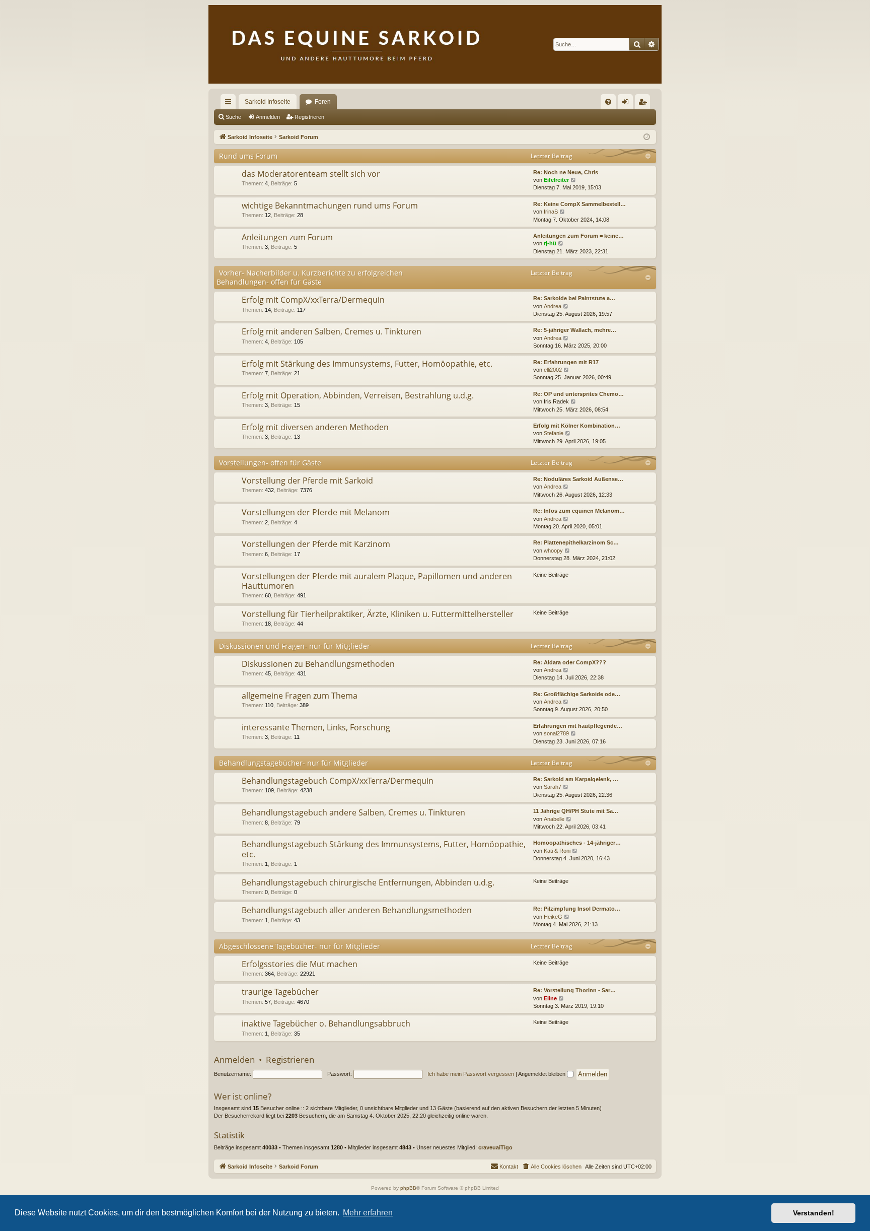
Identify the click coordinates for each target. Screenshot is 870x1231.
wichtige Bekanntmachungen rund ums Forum (330, 205)
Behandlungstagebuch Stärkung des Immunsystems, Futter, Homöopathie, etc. (384, 849)
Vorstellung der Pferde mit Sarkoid (307, 480)
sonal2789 (556, 733)
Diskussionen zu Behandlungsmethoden (318, 663)
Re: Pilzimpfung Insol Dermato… (576, 909)
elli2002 (553, 370)
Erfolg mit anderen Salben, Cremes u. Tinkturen (331, 331)
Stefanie (553, 433)
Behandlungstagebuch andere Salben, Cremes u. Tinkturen (353, 812)
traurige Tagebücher (280, 991)
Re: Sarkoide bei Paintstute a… (574, 298)
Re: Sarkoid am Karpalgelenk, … (575, 779)
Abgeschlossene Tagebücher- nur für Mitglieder (299, 946)
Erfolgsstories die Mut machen (299, 964)
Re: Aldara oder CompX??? (569, 662)
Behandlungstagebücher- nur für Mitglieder (293, 763)
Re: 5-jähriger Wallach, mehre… (574, 330)
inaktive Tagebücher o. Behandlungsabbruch (326, 1023)
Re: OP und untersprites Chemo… (578, 394)
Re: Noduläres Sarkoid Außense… (578, 479)
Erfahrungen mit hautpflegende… (577, 726)
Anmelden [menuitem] (627, 103)
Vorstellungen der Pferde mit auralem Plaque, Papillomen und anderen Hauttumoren (377, 581)
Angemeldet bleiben (542, 1074)
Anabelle (554, 819)
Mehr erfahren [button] (368, 1212)
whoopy (553, 551)
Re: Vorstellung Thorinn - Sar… (574, 990)
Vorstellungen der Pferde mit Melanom (316, 512)
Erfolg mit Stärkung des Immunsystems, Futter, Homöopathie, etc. (367, 363)
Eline (550, 998)
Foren (323, 101)
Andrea (552, 306)
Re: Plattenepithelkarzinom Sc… (576, 542)
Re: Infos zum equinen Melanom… (579, 511)
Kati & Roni (557, 851)
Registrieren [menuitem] (644, 103)
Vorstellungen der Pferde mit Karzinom (316, 544)
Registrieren (309, 117)
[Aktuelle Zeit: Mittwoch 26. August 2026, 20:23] (646, 137)
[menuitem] (608, 101)
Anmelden (268, 117)
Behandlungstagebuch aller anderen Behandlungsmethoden (357, 910)
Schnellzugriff (230, 103)
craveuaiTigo (495, 1147)
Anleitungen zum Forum (287, 237)
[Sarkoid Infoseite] (435, 44)
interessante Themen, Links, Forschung (316, 727)
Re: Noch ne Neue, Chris (565, 172)
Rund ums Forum (248, 156)
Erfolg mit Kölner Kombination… (576, 426)
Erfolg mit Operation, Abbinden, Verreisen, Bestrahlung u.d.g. (358, 395)
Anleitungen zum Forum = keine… (578, 236)
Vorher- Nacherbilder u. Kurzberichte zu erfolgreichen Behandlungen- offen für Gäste (309, 277)
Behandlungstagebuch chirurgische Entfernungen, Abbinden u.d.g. (368, 882)
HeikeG (553, 917)
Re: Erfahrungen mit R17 (566, 362)
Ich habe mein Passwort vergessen (470, 1074)
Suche (233, 117)
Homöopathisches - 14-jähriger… (577, 843)
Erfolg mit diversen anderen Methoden (315, 427)
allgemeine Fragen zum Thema (299, 695)
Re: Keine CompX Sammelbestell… (579, 204)
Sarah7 (552, 787)
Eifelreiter (556, 180)
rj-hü (550, 243)
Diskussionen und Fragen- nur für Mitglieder (294, 646)
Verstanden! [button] (813, 1213)
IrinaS (551, 212)
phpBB (408, 1188)
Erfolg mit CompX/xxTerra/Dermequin (313, 299)
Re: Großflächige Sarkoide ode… (576, 694)
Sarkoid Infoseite (268, 101)
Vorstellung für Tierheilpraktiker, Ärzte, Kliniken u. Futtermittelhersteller (378, 614)
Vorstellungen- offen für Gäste (270, 462)
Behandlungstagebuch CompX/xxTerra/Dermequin (337, 780)
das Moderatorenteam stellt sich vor (311, 173)
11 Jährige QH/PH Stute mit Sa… (575, 811)
